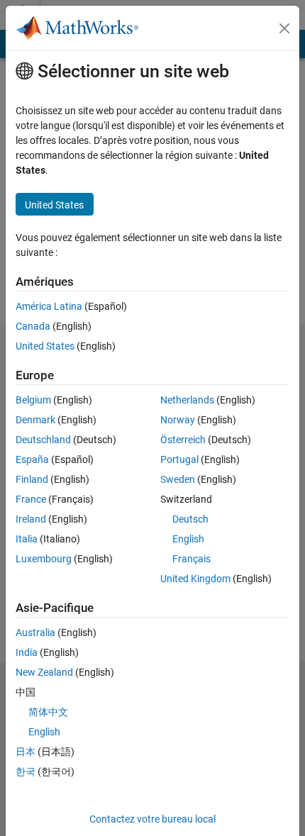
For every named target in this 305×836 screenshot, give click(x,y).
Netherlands (187, 400)
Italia (27, 539)
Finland (32, 479)
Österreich (183, 439)
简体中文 (48, 712)
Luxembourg (44, 558)
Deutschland (43, 439)
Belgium (33, 400)
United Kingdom (195, 578)
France (31, 499)
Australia (35, 632)
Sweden (177, 479)
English (188, 539)
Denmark (35, 419)
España (32, 459)
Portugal (179, 459)
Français (191, 558)
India (27, 652)
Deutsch (190, 519)
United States (45, 346)
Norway (177, 419)
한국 (25, 771)
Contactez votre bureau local (152, 819)
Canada (33, 326)
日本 (25, 751)
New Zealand (44, 672)
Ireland (31, 519)
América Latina (49, 306)
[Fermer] (284, 28)
